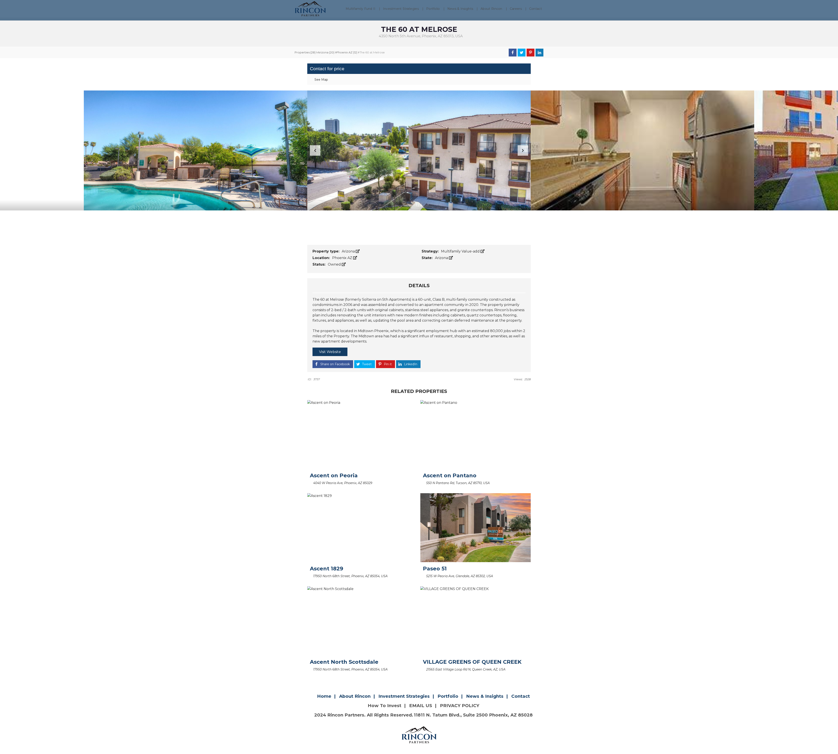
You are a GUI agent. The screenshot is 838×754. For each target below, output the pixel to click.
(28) (305, 52)
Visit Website (330, 352)
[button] (523, 150)
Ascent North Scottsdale (344, 662)
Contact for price (327, 68)
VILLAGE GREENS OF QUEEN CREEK (472, 662)
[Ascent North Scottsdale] (362, 620)
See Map (321, 80)
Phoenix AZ (342, 258)
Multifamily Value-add (461, 251)
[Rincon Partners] (310, 8)
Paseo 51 (435, 568)
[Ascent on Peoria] (362, 434)
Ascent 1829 (326, 568)
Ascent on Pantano (449, 475)
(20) (326, 52)
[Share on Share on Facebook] (513, 52)
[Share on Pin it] (530, 52)
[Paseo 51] (475, 527)
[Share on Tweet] (521, 52)
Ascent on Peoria (334, 475)
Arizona (349, 251)
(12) (346, 52)
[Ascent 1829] (362, 527)
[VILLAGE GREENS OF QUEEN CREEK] (475, 620)
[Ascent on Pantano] (475, 434)
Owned (335, 264)
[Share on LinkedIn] (539, 52)
